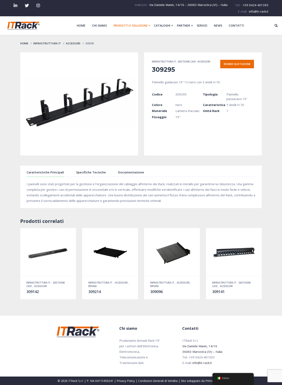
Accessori (73, 43)
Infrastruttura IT (47, 43)
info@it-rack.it (258, 11)
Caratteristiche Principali (45, 172)
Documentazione (131, 172)
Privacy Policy (126, 381)
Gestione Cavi (187, 61)
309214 (94, 291)
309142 (32, 291)
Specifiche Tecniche (91, 172)
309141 (218, 291)
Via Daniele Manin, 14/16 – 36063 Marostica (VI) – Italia (188, 5)
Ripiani (92, 286)
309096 (156, 291)
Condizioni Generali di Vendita (158, 381)
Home (24, 43)
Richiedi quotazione (237, 64)
